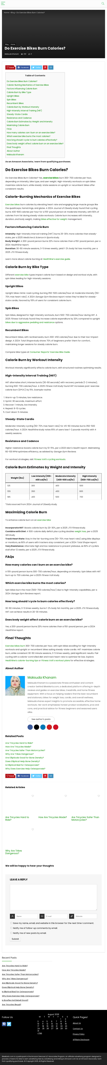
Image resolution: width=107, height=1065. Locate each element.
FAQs (9, 129)
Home (6, 12)
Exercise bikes (12, 204)
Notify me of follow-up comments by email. (35, 928)
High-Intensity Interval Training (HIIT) (24, 110)
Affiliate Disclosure (81, 1039)
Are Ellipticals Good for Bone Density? (20, 983)
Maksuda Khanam (12, 54)
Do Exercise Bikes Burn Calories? (22, 81)
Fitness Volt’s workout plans (55, 660)
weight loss (80, 531)
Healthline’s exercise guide (56, 259)
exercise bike (22, 274)
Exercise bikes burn (15, 645)
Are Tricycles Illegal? (11, 1004)
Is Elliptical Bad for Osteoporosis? (18, 991)
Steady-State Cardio (17, 114)
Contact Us (78, 1028)
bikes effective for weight (54, 219)
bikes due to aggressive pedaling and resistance (30, 322)
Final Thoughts (14, 147)
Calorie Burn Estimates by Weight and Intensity (30, 121)
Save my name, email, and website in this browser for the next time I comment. (53, 923)
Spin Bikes (11, 99)
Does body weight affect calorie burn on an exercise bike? (35, 143)
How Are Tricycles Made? (52, 817)
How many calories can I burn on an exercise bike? (31, 132)
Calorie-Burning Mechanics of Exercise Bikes (28, 85)
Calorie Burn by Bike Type (19, 92)
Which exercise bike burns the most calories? (28, 136)
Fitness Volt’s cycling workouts (49, 459)
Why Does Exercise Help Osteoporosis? (20, 995)
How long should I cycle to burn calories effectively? (32, 140)
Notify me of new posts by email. (29, 933)
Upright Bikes (13, 96)
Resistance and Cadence (19, 118)
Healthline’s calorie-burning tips (21, 660)
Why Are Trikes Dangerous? (13, 852)
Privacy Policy (78, 1034)
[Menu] (3, 3)
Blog (13, 12)
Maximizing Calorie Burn (18, 125)
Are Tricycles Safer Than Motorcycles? (85, 818)
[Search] (103, 3)
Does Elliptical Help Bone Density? (18, 987)
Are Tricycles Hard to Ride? (17, 818)
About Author (13, 151)
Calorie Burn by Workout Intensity (23, 107)
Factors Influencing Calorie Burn (22, 88)
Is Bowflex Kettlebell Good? (15, 1000)
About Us (77, 1023)
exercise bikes (51, 177)
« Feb (39, 1033)
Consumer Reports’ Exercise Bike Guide (50, 352)
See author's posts (41, 719)
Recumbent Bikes (15, 103)
